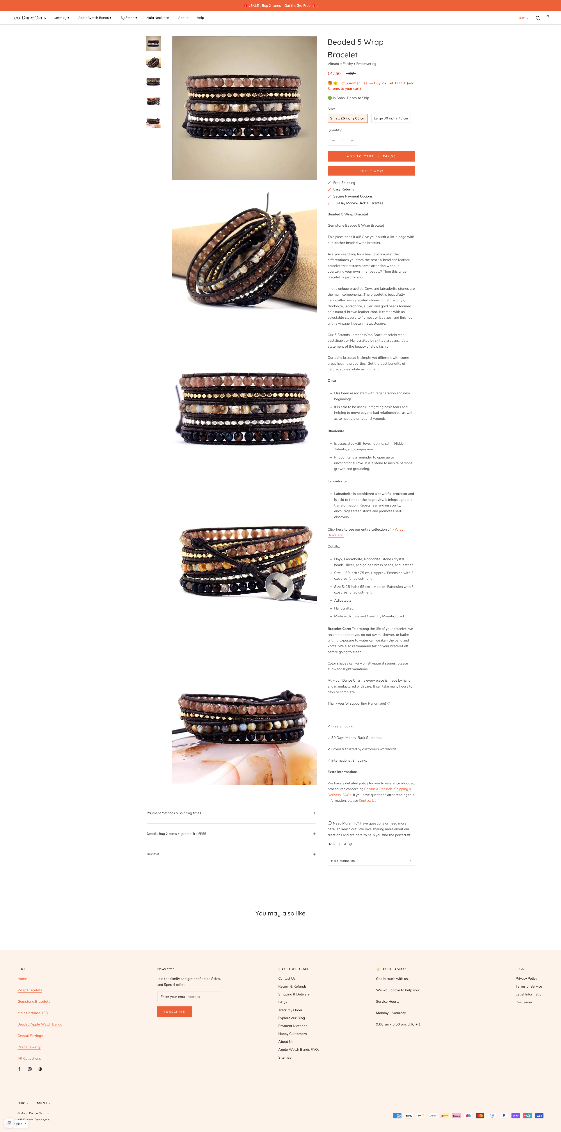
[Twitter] (345, 844)
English (41, 1103)
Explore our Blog (291, 1018)
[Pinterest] (350, 844)
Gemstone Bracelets (34, 1001)
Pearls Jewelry (29, 1047)
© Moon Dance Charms (33, 1113)
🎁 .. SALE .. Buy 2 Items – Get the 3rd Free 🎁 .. (280, 5)
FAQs (282, 1002)
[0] (548, 17)
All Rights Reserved (34, 1120)
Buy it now (371, 171)
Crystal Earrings (30, 1035)
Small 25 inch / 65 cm (347, 118)
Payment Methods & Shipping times (174, 813)
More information (343, 860)
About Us (285, 1041)
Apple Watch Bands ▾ (94, 18)
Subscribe (174, 1012)
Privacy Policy (526, 978)
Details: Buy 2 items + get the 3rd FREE (176, 834)
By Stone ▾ (129, 18)
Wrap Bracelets (30, 990)
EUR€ (521, 18)
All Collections (29, 1058)
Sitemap (284, 1057)
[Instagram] (30, 1069)
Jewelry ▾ (61, 18)
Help (200, 18)
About (183, 18)
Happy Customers (292, 1033)
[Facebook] (339, 844)
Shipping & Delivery (294, 994)
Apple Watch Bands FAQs (299, 1049)
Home (22, 978)
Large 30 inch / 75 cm (391, 118)
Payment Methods (292, 1026)
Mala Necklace (157, 18)
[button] (16, 1124)
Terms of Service (529, 986)
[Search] (538, 18)
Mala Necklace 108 (33, 1013)
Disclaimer (524, 1002)
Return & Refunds (292, 986)
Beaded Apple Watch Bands (40, 1024)
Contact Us (287, 978)
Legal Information (529, 994)
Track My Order (290, 1010)
